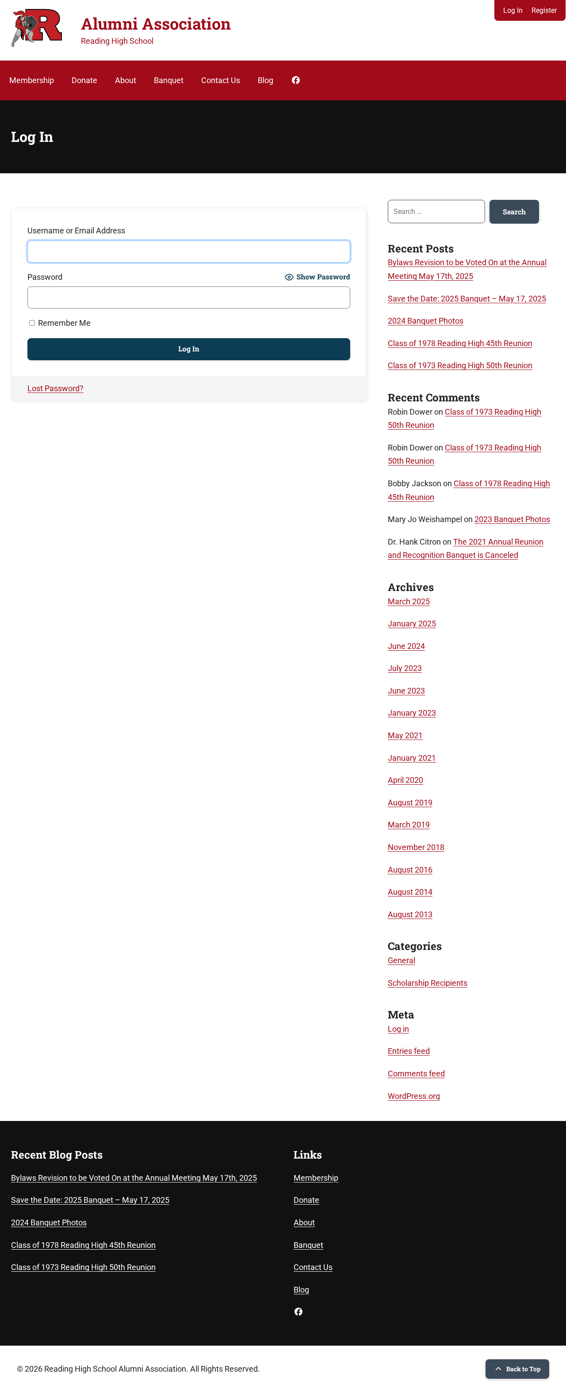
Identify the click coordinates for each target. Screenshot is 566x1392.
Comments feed (416, 1073)
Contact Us (220, 80)
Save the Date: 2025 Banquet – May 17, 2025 (467, 298)
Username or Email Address (76, 230)
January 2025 (412, 623)
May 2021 (405, 735)
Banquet (169, 80)
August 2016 (410, 869)
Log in (398, 1029)
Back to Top (523, 1369)
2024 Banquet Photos (425, 320)
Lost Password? (55, 388)
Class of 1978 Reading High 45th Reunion (460, 343)
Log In (513, 10)
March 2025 (409, 601)
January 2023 (412, 712)
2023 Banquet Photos (512, 519)
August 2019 (410, 802)
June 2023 (406, 690)
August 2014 (410, 891)
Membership (31, 80)
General (401, 960)
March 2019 (409, 824)
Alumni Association (156, 23)
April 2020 (405, 780)
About (125, 80)
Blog (265, 80)
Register (544, 10)
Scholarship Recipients (427, 983)
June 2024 (406, 646)
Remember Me (63, 323)
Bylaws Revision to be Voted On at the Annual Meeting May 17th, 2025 (134, 1177)
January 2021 (412, 758)
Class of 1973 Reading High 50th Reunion (460, 365)
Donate (84, 80)
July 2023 (405, 668)
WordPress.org (414, 1096)
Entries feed (409, 1051)
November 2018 (416, 847)
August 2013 (410, 914)
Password (44, 277)
